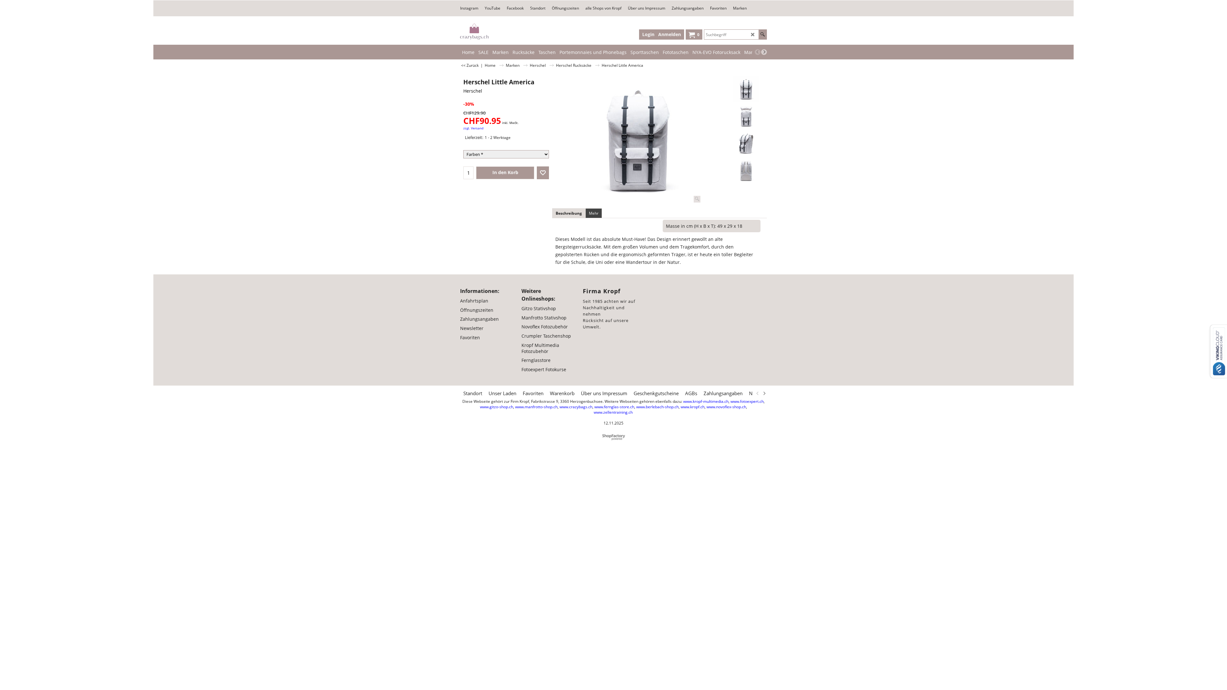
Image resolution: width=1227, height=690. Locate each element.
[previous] (757, 52)
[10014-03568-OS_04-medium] (746, 170)
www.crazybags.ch (575, 407)
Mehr (593, 213)
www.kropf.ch (693, 407)
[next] (764, 52)
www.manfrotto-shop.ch (536, 407)
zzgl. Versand (473, 128)
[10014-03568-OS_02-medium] (746, 116)
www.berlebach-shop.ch (657, 407)
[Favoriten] (543, 173)
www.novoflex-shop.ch (726, 407)
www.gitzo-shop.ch (496, 407)
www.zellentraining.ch (613, 412)
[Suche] (763, 34)
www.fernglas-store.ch (614, 407)
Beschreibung (569, 213)
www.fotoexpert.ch (747, 401)
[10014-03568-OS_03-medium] (746, 143)
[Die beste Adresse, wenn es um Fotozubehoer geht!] (474, 32)
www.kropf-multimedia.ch (706, 401)
